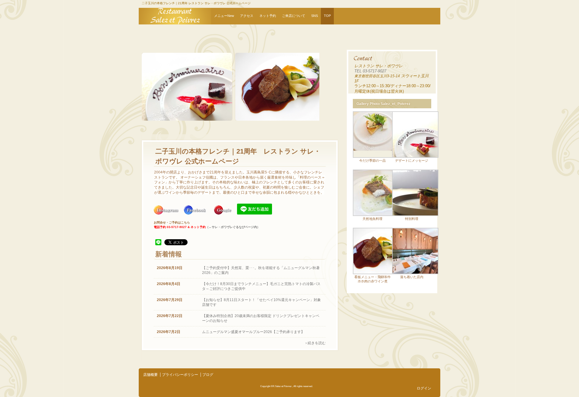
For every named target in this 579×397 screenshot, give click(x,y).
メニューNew (224, 15)
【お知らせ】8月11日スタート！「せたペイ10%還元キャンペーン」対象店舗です (261, 302)
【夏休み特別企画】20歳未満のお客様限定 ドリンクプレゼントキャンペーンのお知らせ (260, 318)
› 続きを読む (315, 343)
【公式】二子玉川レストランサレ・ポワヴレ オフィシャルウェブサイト (175, 16)
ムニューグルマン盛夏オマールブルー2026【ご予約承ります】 (253, 332)
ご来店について (293, 15)
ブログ (207, 375)
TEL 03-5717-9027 (370, 71)
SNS (314, 15)
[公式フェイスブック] (195, 213)
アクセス (246, 15)
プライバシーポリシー (180, 375)
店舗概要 (150, 375)
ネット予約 (267, 15)
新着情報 (168, 254)
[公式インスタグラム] (166, 213)
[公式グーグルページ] (223, 213)
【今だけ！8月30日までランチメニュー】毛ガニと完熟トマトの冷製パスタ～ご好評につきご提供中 (261, 286)
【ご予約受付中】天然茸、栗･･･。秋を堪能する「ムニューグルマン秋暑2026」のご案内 (261, 270)
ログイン (424, 388)
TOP (327, 15)
